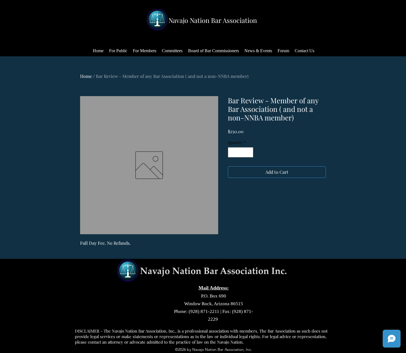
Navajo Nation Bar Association (212, 20)
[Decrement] (232, 152)
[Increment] (249, 152)
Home (86, 76)
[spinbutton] (241, 152)
